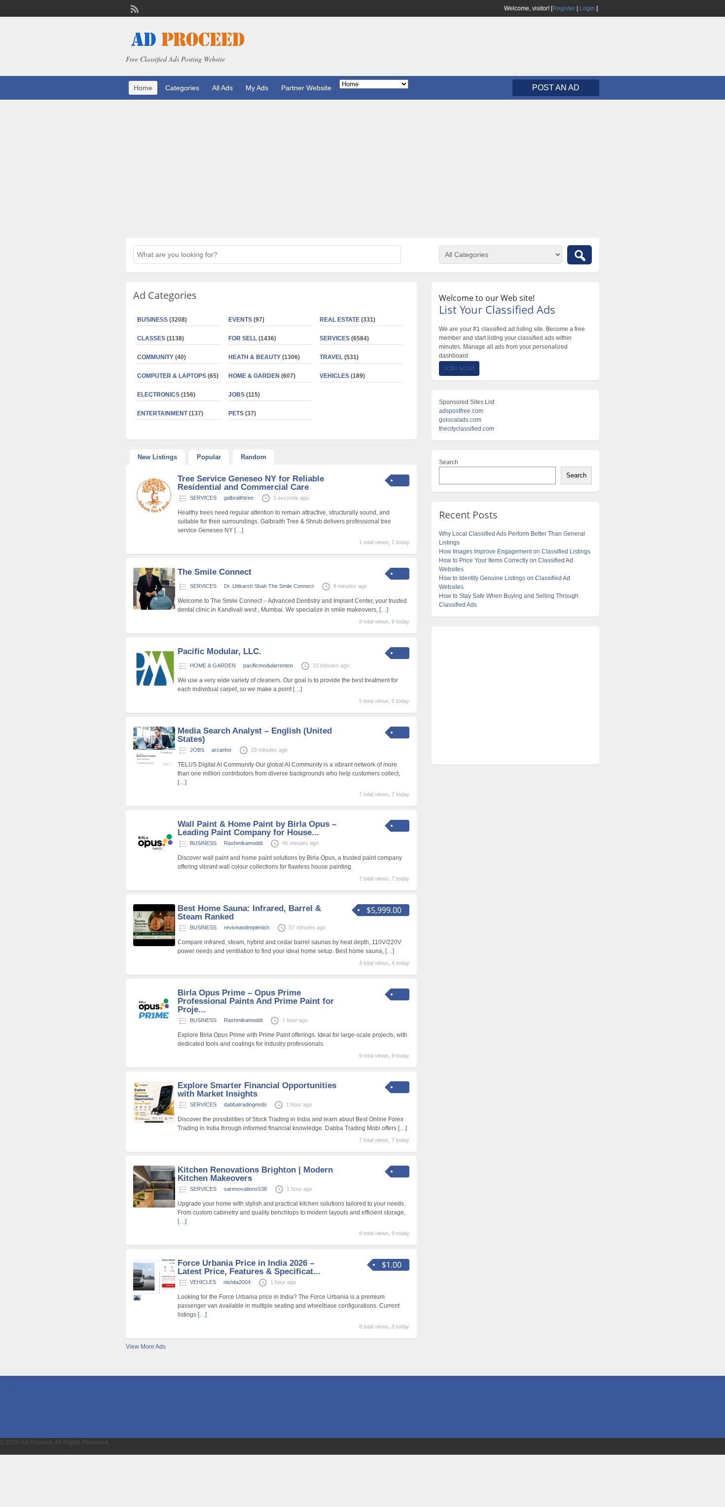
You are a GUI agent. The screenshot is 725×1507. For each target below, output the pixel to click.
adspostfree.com (461, 410)
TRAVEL (331, 357)
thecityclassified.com (466, 428)
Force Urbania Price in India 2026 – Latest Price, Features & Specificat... (249, 1267)
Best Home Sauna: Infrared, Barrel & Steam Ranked (249, 912)
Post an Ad (556, 87)
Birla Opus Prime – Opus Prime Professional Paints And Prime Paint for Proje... (256, 1001)
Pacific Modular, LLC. (219, 651)
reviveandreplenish (246, 927)
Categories (182, 88)
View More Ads (146, 1346)
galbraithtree (239, 498)
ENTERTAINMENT (162, 413)
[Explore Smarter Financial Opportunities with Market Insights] (154, 1121)
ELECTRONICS (158, 394)
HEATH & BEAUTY (254, 357)
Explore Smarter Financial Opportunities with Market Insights (257, 1090)
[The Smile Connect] (154, 607)
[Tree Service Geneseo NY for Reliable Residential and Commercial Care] (154, 514)
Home (143, 88)
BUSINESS (152, 319)
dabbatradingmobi (245, 1104)
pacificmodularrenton (268, 665)
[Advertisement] (362, 168)
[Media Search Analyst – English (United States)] (154, 766)
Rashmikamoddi (243, 843)
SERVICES (335, 338)
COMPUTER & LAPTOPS (171, 375)
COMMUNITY (155, 357)
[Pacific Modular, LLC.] (154, 687)
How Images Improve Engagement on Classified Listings (514, 551)
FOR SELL (242, 338)
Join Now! (459, 368)
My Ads (257, 88)
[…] (238, 530)
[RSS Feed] (134, 8)
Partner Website (306, 88)
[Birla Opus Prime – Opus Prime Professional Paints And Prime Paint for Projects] (154, 1028)
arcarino (221, 750)
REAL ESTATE (340, 319)
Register (563, 8)
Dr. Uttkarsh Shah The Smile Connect (269, 586)
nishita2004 (237, 1282)
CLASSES (151, 338)
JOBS (236, 394)
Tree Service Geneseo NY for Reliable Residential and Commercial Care (251, 483)
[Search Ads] (579, 254)
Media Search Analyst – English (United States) (255, 735)
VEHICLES (334, 375)
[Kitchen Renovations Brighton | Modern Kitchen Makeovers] (154, 1205)
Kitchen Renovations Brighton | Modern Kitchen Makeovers (255, 1174)
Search (448, 462)
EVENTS (240, 319)
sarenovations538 (245, 1189)
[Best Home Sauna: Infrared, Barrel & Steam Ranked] (154, 944)
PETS (236, 413)
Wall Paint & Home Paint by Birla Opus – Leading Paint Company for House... (257, 828)
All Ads (222, 88)
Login (587, 8)
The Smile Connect (215, 572)
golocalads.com (460, 419)
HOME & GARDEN (254, 375)
